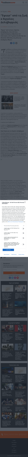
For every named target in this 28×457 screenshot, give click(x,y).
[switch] (23, 228)
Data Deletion (6, 254)
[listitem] (14, 225)
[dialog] (14, 228)
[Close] (25, 202)
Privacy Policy (21, 254)
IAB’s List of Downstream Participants (15, 221)
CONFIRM (8, 249)
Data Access (14, 254)
